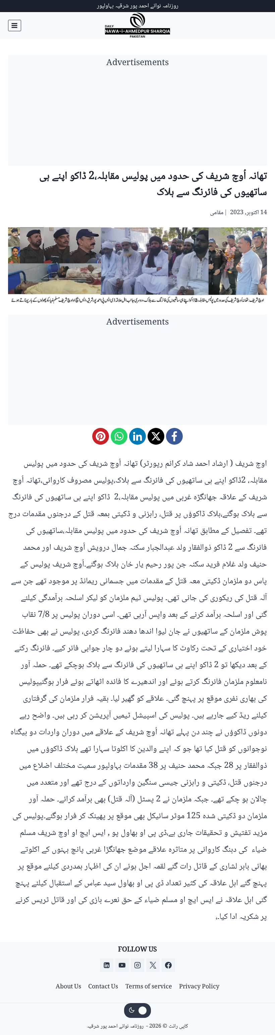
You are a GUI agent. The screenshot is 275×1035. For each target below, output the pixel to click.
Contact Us (103, 987)
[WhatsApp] (119, 436)
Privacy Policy (199, 987)
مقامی (216, 213)
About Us (68, 987)
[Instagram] (137, 965)
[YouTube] (122, 965)
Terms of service (148, 987)
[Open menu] (14, 25)
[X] (156, 436)
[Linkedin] (106, 965)
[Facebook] (174, 436)
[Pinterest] (100, 436)
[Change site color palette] (137, 1010)
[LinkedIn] (137, 436)
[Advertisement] (137, 119)
